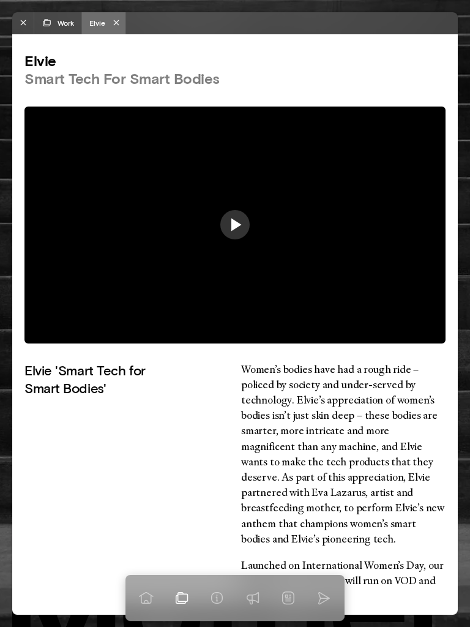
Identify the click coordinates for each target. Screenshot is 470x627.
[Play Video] (235, 224)
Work (66, 23)
